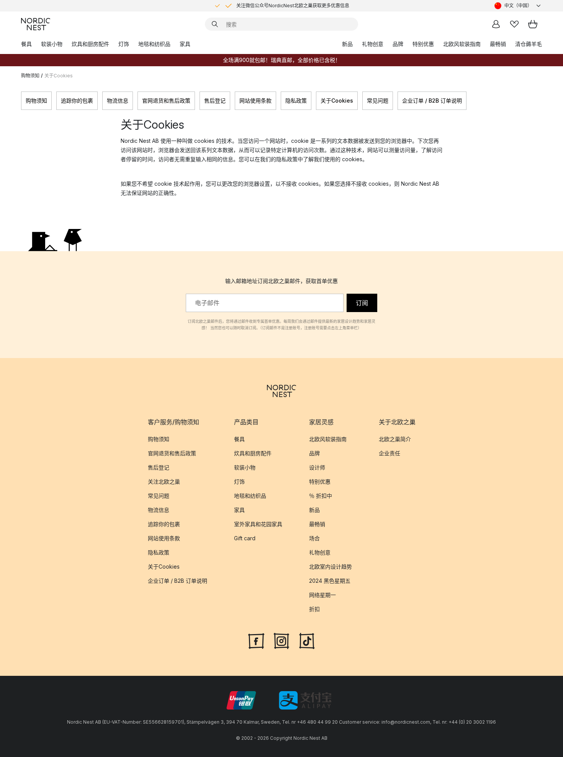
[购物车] (533, 24)
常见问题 (377, 100)
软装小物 (51, 44)
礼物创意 (372, 44)
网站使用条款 (255, 100)
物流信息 (117, 100)
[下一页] (542, 101)
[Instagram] (281, 640)
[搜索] (214, 24)
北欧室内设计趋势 (330, 566)
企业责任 (389, 453)
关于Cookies (337, 100)
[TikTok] (306, 640)
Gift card (244, 538)
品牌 (398, 44)
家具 (185, 44)
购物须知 (30, 75)
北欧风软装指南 (462, 44)
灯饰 (123, 44)
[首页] (35, 24)
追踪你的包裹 (77, 100)
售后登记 (215, 100)
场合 (314, 538)
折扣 (314, 609)
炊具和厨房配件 (90, 44)
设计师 (317, 467)
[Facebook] (256, 640)
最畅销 (498, 44)
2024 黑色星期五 (329, 580)
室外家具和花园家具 (258, 524)
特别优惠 (423, 44)
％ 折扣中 (320, 495)
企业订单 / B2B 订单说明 (432, 100)
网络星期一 (322, 595)
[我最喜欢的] (514, 24)
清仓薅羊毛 (528, 44)
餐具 (26, 44)
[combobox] (518, 5)
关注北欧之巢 (164, 481)
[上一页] (21, 101)
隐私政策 (296, 100)
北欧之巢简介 (395, 439)
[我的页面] (496, 24)
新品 (347, 44)
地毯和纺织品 (154, 44)
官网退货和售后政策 (166, 100)
